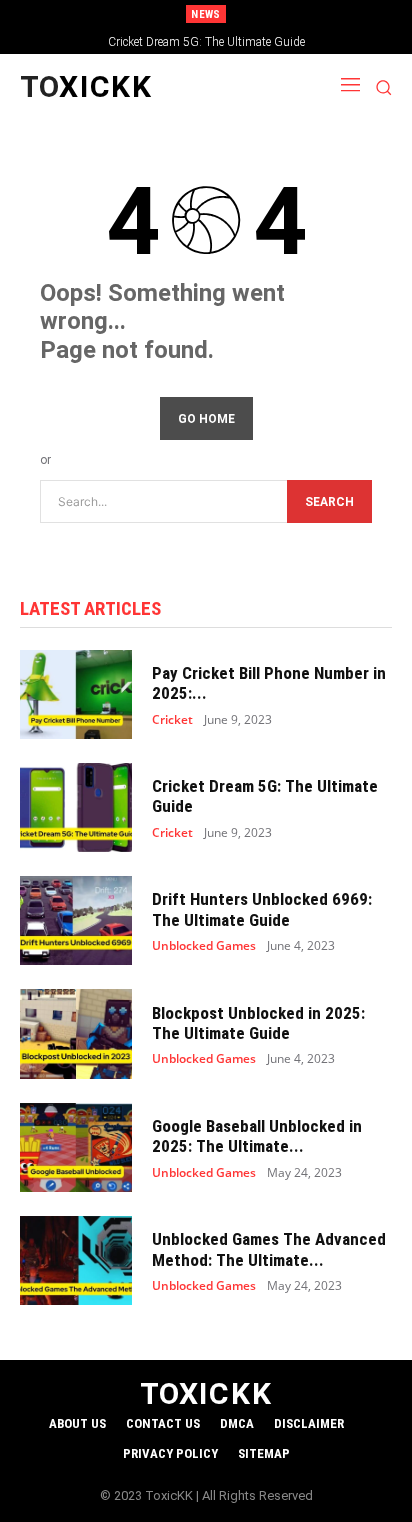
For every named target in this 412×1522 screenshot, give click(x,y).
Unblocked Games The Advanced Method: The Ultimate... (269, 1249)
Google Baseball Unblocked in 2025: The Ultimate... (257, 1136)
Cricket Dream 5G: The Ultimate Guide (206, 42)
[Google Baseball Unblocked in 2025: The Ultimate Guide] (76, 1147)
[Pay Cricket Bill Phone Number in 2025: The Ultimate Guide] (76, 694)
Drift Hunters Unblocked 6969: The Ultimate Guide (262, 909)
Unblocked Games (204, 946)
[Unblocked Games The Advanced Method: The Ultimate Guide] (76, 1260)
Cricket (172, 720)
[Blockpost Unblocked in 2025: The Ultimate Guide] (76, 1033)
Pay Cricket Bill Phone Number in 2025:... (269, 683)
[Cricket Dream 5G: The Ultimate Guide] (76, 807)
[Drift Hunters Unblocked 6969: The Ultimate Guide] (76, 920)
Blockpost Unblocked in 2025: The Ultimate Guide (258, 1023)
